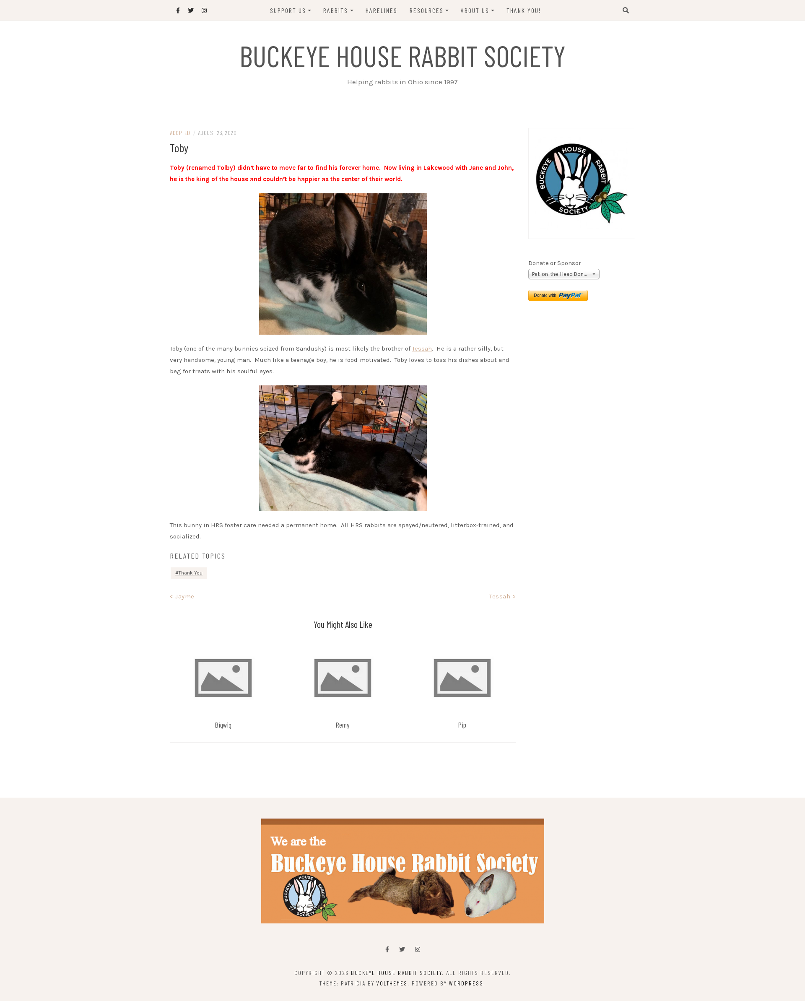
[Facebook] (387, 949)
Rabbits (335, 10)
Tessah (422, 348)
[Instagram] (417, 949)
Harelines (381, 10)
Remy (342, 724)
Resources (427, 10)
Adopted (180, 132)
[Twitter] (402, 949)
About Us (475, 10)
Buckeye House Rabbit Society (402, 55)
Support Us (288, 10)
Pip (462, 724)
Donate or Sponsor (554, 263)
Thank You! (523, 10)
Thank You (191, 573)
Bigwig (223, 724)
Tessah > (502, 596)
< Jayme (182, 596)
